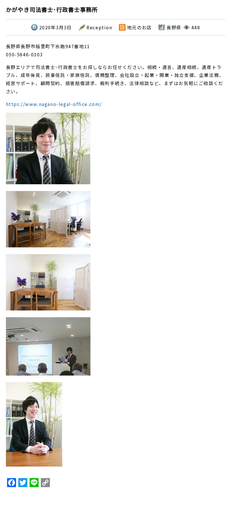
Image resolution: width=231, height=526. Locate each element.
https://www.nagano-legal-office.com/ (54, 104)
